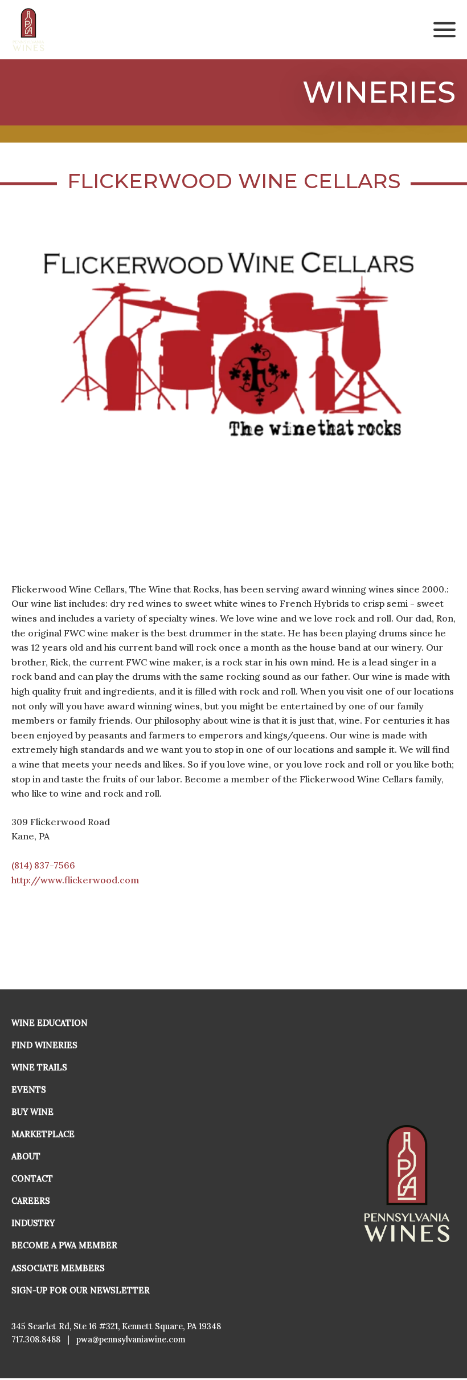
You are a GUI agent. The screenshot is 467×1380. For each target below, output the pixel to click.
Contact (32, 1179)
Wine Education (49, 1023)
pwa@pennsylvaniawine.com (131, 1339)
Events (28, 1090)
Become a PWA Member (64, 1245)
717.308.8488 (35, 1339)
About (25, 1156)
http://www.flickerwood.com (75, 880)
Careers (30, 1201)
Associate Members (58, 1268)
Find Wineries (44, 1045)
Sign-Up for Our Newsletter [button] (80, 1290)
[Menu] (444, 29)
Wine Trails (39, 1067)
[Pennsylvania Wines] (29, 29)
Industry (33, 1223)
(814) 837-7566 (43, 865)
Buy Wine (32, 1112)
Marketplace (43, 1134)
